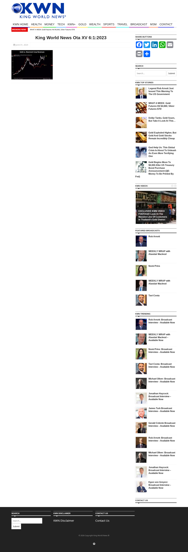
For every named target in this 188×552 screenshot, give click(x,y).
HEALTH (36, 24)
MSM (153, 24)
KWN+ (72, 24)
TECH (61, 24)
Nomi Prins (154, 266)
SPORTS (108, 24)
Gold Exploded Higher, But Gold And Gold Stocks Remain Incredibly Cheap (162, 136)
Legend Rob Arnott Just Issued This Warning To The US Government (161, 91)
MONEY (49, 24)
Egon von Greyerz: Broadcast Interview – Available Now (160, 485)
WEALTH (94, 24)
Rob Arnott (154, 236)
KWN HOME (20, 24)
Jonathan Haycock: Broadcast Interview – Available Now (160, 396)
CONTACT (166, 24)
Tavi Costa (154, 295)
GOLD (82, 24)
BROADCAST (138, 24)
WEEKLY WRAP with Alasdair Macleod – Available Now (159, 337)
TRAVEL (122, 24)
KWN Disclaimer (63, 520)
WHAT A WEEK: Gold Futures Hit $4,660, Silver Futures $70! (51, 29)
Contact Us (102, 520)
